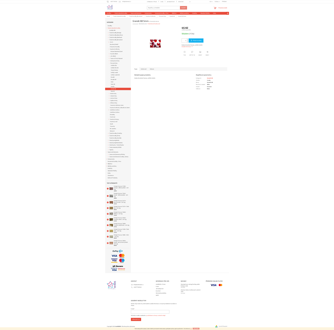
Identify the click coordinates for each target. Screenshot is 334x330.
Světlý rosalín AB (115, 75)
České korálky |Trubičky (115, 133)
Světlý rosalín (114, 72)
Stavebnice (111, 175)
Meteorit (112, 131)
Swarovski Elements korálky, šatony (118, 157)
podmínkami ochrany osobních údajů (155, 315)
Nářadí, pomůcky (112, 166)
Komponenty (111, 159)
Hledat (183, 7)
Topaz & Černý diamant (116, 58)
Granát (112, 86)
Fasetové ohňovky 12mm (116, 105)
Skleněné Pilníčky (112, 171)
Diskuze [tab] (152, 69)
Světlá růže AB (114, 68)
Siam (112, 82)
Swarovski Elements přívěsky (117, 154)
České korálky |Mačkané (115, 37)
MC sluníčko (113, 129)
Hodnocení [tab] (143, 69)
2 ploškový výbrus (114, 112)
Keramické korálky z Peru (114, 161)
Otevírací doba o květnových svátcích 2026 (190, 291)
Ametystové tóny (114, 61)
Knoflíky (110, 26)
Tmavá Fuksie (114, 70)
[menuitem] (109, 13)
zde (191, 328)
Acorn (111, 42)
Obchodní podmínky (161, 293)
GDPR (157, 295)
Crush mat (112, 117)
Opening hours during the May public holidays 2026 (190, 285)
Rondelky (112, 115)
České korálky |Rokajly (115, 33)
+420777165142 (137, 287)
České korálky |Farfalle (115, 138)
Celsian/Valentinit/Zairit (116, 51)
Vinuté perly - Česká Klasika (116, 145)
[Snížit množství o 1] (188, 42)
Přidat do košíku (197, 40)
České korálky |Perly (114, 136)
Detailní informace (186, 47)
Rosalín (113, 77)
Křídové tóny (113, 103)
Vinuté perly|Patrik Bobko (116, 143)
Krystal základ (114, 54)
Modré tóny (113, 93)
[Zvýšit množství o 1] (188, 40)
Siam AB (113, 84)
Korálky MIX (112, 30)
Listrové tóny (113, 98)
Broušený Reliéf (114, 44)
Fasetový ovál (113, 122)
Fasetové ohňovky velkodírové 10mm (120, 108)
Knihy (109, 173)
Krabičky (110, 168)
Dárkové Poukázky (112, 178)
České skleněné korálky (114, 28)
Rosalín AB (113, 79)
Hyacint (113, 91)
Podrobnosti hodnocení (154, 24)
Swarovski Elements (113, 152)
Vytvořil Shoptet (223, 326)
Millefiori (110, 164)
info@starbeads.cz (138, 285)
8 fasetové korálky (115, 47)
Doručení (180, 2)
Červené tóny (113, 63)
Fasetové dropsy (114, 119)
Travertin (112, 126)
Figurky (111, 150)
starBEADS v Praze (152, 2)
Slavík (111, 124)
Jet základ (113, 56)
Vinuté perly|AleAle (114, 140)
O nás (161, 2)
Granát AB (113, 89)
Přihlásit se (136, 319)
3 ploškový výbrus (114, 110)
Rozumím (196, 328)
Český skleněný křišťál (115, 147)
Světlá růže (114, 65)
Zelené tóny (113, 96)
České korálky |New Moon (116, 35)
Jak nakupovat (171, 2)
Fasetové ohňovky (115, 49)
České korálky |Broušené (116, 40)
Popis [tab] (135, 69)
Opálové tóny (113, 100)
